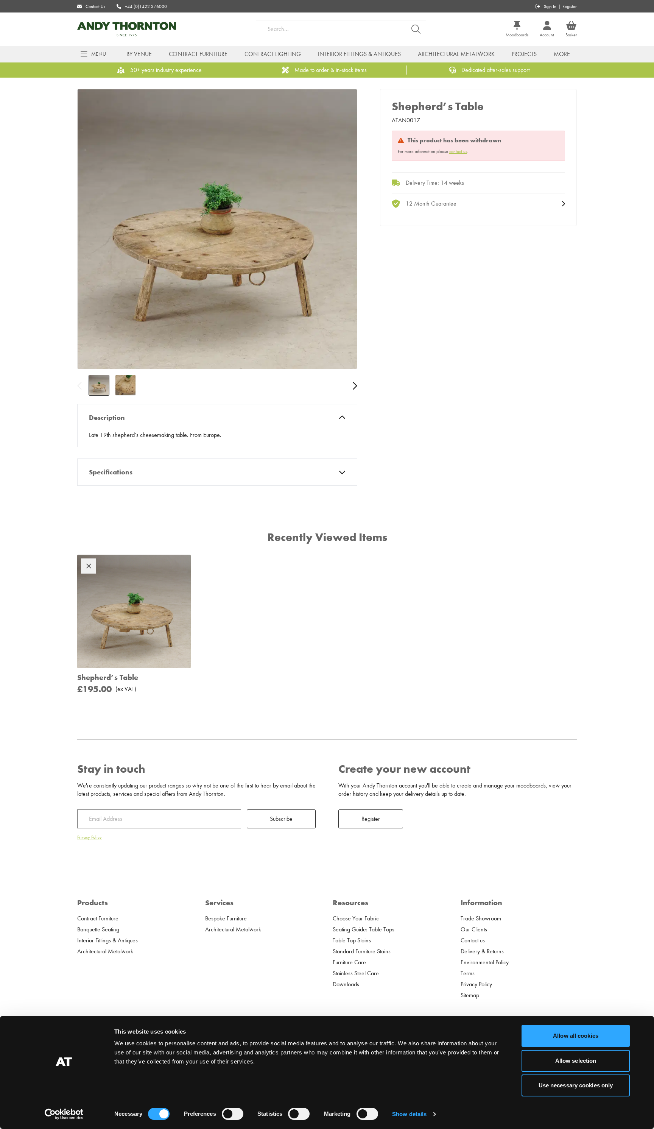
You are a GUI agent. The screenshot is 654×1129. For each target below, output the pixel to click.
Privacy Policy (89, 837)
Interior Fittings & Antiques (359, 54)
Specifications (110, 472)
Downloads (346, 984)
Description (107, 417)
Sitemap (470, 995)
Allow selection (575, 1060)
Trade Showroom (481, 918)
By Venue (139, 54)
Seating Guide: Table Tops (363, 929)
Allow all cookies (575, 1035)
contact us (458, 151)
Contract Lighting (272, 54)
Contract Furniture (198, 54)
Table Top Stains (352, 940)
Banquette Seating (98, 929)
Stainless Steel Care (356, 973)
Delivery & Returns (482, 951)
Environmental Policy (485, 962)
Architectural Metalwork (456, 54)
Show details (409, 1114)
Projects (524, 54)
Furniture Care (349, 962)
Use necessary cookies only (576, 1085)
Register (569, 6)
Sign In (550, 6)
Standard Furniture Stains (362, 951)
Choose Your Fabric (356, 918)
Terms (468, 973)
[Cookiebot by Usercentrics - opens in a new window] (64, 1114)
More (562, 54)
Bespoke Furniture (226, 918)
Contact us (473, 940)
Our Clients (474, 929)
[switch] (232, 1114)
